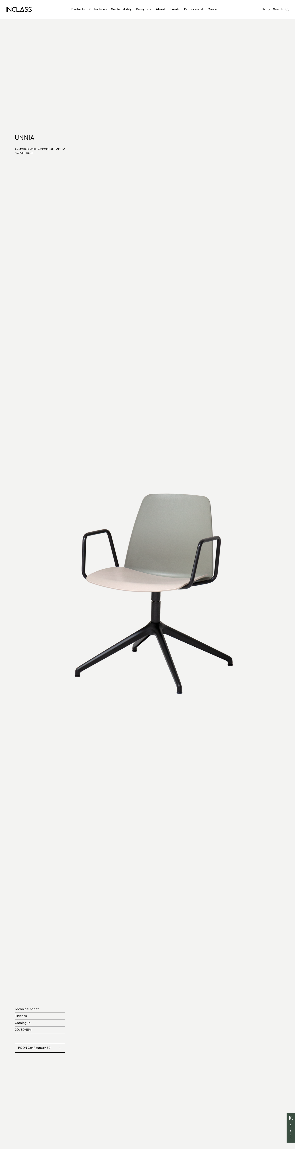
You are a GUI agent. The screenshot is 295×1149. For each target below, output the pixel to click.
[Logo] (19, 9)
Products (78, 9)
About (160, 9)
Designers (144, 9)
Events (175, 9)
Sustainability (121, 9)
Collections (98, 9)
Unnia (25, 138)
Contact (214, 9)
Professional (193, 9)
